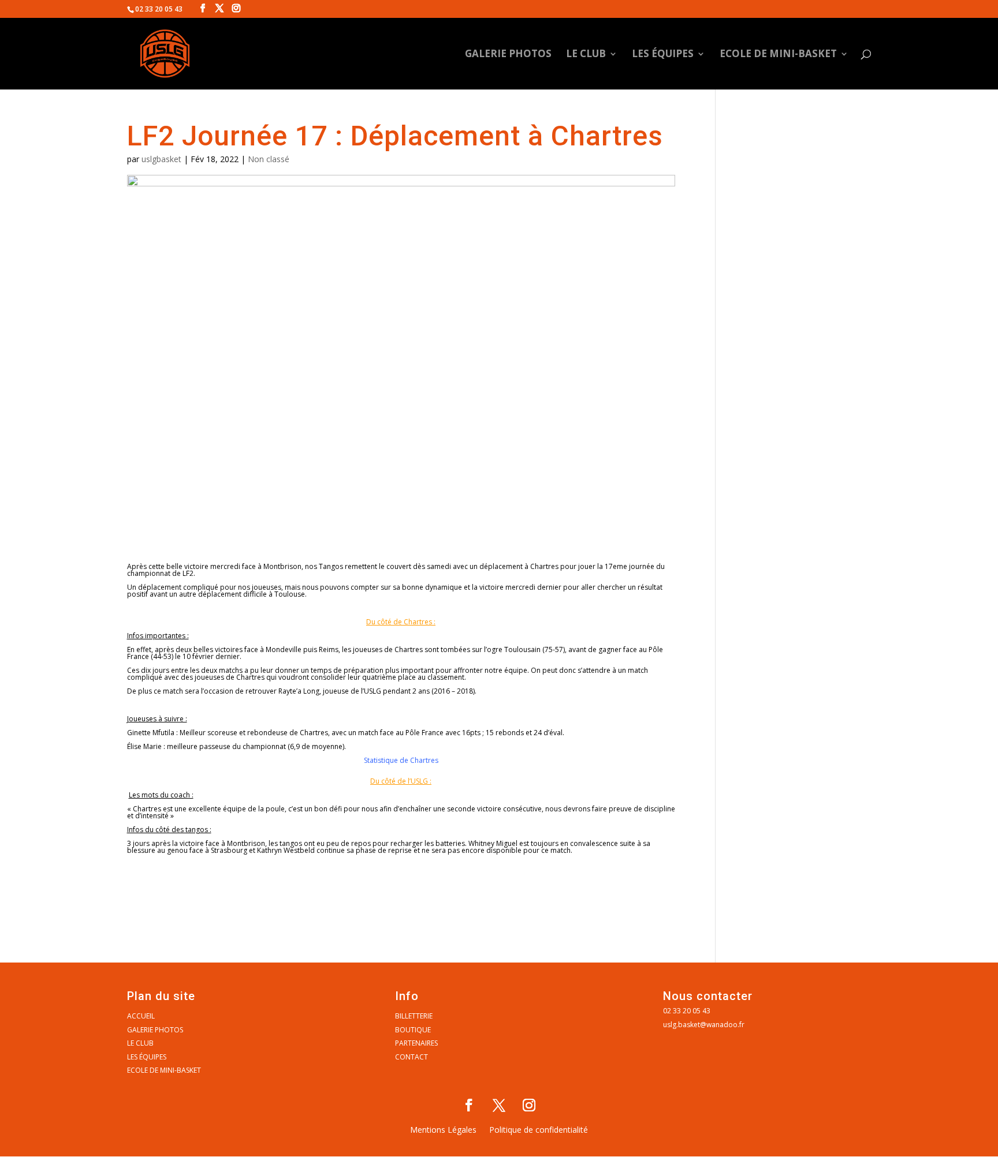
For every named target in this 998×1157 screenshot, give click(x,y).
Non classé (268, 158)
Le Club (586, 55)
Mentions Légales (443, 1130)
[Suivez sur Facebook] (469, 1105)
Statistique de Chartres (401, 760)
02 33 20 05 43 (686, 1011)
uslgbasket (161, 158)
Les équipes (663, 55)
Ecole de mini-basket (778, 55)
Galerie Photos (508, 55)
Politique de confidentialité (538, 1130)
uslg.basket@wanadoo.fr (703, 1024)
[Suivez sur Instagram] (529, 1105)
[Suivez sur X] (499, 1105)
